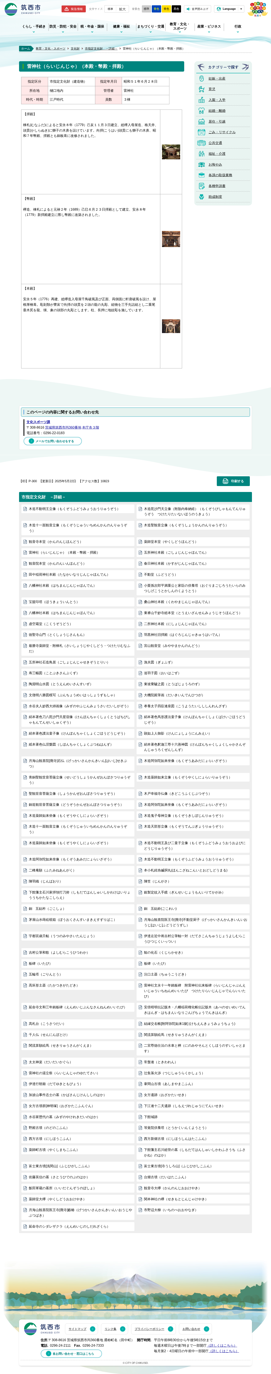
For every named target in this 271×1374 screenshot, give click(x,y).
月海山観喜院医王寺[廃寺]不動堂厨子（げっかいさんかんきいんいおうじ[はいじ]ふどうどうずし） (195, 922)
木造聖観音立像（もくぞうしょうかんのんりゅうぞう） (186, 525)
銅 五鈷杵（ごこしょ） (47, 908)
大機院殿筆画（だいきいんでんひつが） (174, 695)
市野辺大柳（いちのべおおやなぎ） (171, 1210)
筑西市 (42, 1329)
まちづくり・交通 (150, 26)
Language (229, 8)
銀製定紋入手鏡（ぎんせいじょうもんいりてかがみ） (184, 892)
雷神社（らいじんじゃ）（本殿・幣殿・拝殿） (64, 552)
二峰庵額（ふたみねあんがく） (52, 870)
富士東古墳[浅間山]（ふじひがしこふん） (60, 1166)
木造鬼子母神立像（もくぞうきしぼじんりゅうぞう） (184, 815)
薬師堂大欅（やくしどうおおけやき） (57, 1199)
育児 (212, 89)
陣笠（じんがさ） (157, 881)
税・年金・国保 (92, 26)
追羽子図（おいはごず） (162, 673)
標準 (110, 9)
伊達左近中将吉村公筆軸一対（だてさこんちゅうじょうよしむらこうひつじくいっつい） (195, 938)
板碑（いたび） (41, 963)
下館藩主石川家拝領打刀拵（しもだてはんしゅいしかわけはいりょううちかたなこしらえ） (79, 895)
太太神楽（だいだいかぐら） (51, 1062)
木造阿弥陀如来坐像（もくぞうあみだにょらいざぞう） (186, 761)
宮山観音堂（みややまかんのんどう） (173, 645)
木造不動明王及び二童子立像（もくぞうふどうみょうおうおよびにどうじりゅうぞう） (195, 845)
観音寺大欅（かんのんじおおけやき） (173, 1188)
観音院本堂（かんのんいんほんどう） (57, 563)
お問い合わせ (191, 1329)
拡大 (122, 8)
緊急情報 (77, 9)
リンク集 (110, 1329)
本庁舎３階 (90, 427)
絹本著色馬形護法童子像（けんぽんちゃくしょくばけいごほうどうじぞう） (195, 719)
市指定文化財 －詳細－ (101, 48)
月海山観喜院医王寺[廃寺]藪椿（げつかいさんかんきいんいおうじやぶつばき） (80, 1212)
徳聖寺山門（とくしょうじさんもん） (57, 634)
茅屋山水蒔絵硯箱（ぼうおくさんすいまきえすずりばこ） (73, 919)
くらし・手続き (34, 26)
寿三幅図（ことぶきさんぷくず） (54, 673)
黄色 (166, 8)
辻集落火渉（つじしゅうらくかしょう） (174, 1073)
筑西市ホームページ (22, 9)
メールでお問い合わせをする (55, 441)
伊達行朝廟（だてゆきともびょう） (56, 1084)
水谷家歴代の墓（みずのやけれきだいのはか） (64, 1117)
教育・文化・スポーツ (180, 26)
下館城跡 (151, 1117)
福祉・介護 (217, 154)
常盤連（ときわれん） (161, 1062)
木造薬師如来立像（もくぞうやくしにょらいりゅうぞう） (188, 777)
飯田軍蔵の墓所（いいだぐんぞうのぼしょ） (63, 1188)
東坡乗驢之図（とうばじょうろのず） (173, 684)
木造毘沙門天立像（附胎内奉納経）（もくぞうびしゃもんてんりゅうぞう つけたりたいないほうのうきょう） (195, 511)
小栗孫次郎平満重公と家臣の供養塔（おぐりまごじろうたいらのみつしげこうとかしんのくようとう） (195, 588)
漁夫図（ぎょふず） (159, 662)
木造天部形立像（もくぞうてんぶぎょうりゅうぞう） (184, 826)
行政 (238, 26)
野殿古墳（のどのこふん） (49, 1127)
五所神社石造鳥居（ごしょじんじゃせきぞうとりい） (69, 662)
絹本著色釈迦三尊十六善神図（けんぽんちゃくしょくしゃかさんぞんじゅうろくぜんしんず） (195, 747)
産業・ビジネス (209, 26)
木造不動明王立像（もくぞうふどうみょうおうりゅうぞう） (74, 509)
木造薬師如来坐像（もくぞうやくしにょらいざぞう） (69, 815)
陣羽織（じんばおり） (46, 881)
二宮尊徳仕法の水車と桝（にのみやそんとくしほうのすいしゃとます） (195, 1048)
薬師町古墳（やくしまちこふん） (54, 1150)
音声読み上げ (200, 9)
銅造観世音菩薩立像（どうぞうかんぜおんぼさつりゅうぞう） (76, 804)
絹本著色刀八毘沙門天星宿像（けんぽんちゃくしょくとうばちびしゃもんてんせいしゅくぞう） (79, 719)
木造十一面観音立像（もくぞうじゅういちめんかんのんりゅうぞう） (78, 527)
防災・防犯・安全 (63, 26)
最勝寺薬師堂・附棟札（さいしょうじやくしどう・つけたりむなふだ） (79, 648)
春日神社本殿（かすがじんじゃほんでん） (176, 563)
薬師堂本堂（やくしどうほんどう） (171, 541)
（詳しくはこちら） (222, 1345)
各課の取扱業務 (220, 175)
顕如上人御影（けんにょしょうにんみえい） (178, 733)
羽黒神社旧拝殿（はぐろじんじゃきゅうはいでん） (183, 634)
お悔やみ (215, 164)
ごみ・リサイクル (222, 132)
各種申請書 (217, 186)
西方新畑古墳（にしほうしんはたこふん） (176, 1139)
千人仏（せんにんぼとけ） (49, 1034)
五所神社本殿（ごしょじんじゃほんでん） (176, 552)
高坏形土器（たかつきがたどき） (54, 985)
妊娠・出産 (217, 78)
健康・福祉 (121, 26)
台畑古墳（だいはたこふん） (166, 1177)
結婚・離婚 (217, 111)
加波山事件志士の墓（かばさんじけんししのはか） (68, 1095)
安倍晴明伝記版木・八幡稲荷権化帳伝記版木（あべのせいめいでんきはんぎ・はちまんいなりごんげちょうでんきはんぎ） (195, 1009)
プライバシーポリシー (149, 1329)
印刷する (237, 481)
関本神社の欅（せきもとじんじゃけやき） (176, 1199)
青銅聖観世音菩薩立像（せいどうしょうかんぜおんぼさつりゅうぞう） (79, 780)
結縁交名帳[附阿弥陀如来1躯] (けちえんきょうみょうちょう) (189, 1023)
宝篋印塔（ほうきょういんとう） (54, 602)
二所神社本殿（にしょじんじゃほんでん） (176, 624)
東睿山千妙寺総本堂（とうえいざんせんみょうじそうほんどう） (193, 613)
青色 (156, 8)
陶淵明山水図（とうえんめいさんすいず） (61, 684)
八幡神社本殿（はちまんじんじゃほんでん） (63, 585)
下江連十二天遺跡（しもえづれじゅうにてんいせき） (184, 1106)
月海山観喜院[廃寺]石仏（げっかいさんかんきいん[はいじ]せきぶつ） (78, 763)
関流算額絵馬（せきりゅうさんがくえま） (176, 1034)
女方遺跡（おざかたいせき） (166, 1095)
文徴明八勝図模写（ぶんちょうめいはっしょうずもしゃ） (73, 695)
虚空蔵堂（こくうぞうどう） (51, 624)
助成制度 (215, 197)
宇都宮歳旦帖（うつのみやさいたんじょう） (63, 936)
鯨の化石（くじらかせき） (164, 952)
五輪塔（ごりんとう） (46, 974)
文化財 (75, 48)
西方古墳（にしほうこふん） (51, 1139)
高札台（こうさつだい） (47, 1023)
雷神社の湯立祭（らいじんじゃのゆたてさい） (64, 1073)
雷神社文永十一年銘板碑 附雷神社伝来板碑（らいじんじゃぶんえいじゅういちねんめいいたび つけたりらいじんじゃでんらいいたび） (195, 991)
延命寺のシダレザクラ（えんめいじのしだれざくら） (69, 1226)
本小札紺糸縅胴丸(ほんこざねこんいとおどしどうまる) (185, 870)
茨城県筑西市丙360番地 (63, 427)
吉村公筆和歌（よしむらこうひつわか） (59, 952)
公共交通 (215, 143)
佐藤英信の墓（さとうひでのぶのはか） (59, 1177)
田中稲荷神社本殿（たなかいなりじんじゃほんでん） (69, 574)
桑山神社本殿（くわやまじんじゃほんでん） (178, 602)
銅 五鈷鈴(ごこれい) (160, 908)
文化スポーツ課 (38, 422)
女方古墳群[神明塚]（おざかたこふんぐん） (62, 1106)
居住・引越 (217, 121)
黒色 (176, 8)
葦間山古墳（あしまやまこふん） (169, 1084)
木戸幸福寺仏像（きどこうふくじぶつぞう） (178, 793)
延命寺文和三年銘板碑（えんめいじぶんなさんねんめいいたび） (78, 1007)
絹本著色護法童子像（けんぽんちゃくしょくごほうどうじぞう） (78, 733)
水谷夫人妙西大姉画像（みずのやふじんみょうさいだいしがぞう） (79, 706)
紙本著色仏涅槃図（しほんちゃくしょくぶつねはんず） (71, 744)
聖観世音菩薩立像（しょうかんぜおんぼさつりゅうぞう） (73, 793)
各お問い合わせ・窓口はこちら (73, 1353)
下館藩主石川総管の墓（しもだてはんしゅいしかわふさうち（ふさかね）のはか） (195, 1152)
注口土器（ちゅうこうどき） (166, 974)
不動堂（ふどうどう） (161, 574)
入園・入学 (217, 100)
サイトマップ (77, 1329)
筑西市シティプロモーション (257, 9)
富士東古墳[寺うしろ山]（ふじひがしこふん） (178, 1166)
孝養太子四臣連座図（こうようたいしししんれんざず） (186, 706)
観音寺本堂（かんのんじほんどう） (56, 541)
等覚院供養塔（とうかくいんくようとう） (176, 1127)
